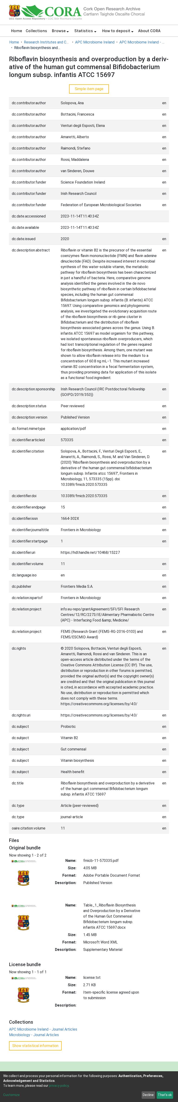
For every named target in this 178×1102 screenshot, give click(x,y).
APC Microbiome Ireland (94, 42)
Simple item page (89, 89)
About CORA (149, 30)
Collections (36, 30)
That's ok (165, 1095)
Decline (148, 1095)
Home (16, 30)
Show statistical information (35, 1046)
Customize (11, 1095)
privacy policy (59, 1085)
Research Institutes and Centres (47, 42)
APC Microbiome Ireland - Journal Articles (142, 42)
